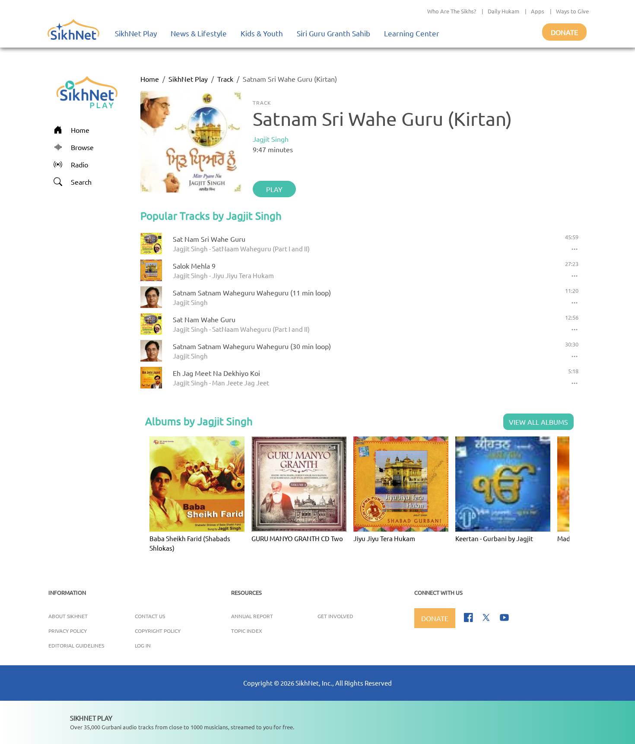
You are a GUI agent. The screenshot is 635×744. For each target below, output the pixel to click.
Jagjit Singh (271, 139)
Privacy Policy (67, 630)
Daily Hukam (503, 11)
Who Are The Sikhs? (451, 11)
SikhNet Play (136, 33)
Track (225, 78)
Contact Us (150, 616)
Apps (537, 11)
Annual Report (252, 616)
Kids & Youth (262, 33)
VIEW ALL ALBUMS (538, 421)
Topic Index (246, 630)
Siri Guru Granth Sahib (333, 33)
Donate (564, 32)
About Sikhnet (68, 616)
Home (149, 78)
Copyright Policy (158, 630)
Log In (143, 645)
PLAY (274, 189)
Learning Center (411, 33)
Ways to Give (572, 11)
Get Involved (335, 616)
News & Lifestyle (199, 33)
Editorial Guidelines (76, 645)
